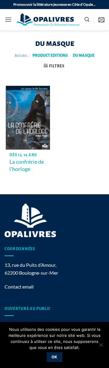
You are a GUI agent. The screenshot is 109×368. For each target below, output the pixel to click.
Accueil (21, 55)
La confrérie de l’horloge (26, 165)
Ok (54, 357)
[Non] (100, 346)
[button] (8, 19)
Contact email (19, 286)
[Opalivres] (48, 19)
